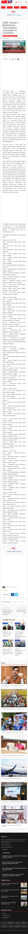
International (24, 7)
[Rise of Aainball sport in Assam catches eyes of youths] (24, 891)
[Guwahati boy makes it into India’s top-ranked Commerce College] (24, 885)
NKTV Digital (17, 15)
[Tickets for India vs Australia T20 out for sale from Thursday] (24, 898)
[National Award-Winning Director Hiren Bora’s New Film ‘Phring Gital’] (14, 698)
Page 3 (11, 926)
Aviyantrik (25, 930)
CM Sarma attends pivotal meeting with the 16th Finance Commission (8, 612)
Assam (3, 7)
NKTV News (15, 587)
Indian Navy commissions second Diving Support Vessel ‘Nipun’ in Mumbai (12, 875)
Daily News (9, 35)
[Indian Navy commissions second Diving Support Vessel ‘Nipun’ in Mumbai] (20, 643)
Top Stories (14, 35)
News (7, 587)
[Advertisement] (14, 75)
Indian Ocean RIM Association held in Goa (20, 611)
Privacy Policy (5, 917)
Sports (4, 35)
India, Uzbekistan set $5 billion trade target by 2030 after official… (14, 868)
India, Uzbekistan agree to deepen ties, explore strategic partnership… (12, 862)
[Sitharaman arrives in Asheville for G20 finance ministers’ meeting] (8, 626)
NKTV (10, 587)
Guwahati (10, 7)
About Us (4, 913)
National (16, 7)
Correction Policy (6, 915)
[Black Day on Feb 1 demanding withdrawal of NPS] (24, 904)
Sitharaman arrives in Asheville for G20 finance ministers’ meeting (14, 856)
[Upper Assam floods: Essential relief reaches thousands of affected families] (14, 721)
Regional (4, 926)
